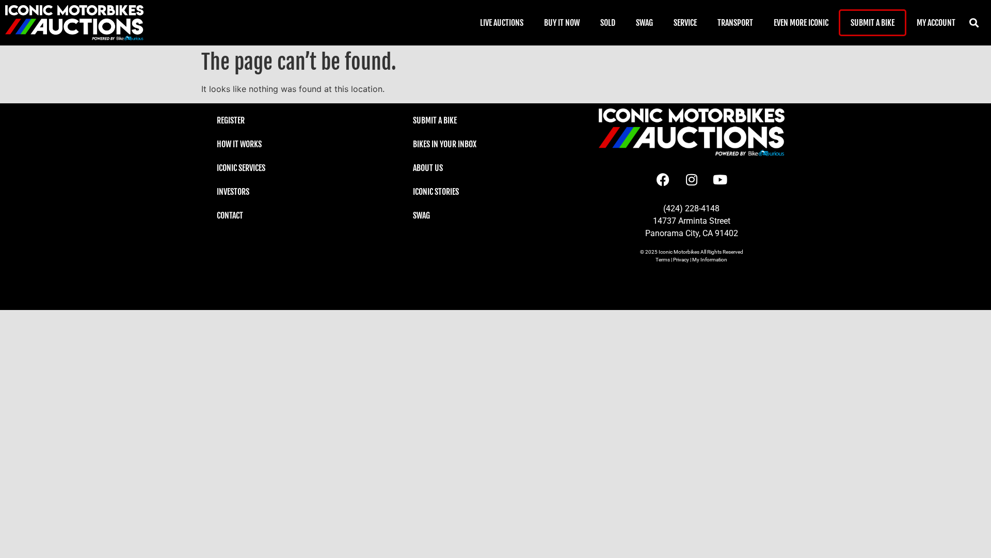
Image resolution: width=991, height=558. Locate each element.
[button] (974, 23)
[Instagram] (692, 179)
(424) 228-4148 (691, 208)
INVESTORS (233, 192)
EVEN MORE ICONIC (801, 23)
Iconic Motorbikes (679, 252)
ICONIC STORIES (436, 192)
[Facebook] (663, 179)
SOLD (607, 23)
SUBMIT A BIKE (872, 23)
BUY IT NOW (562, 23)
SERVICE (685, 23)
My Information (709, 259)
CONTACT (230, 215)
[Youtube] (720, 179)
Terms (663, 259)
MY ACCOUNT (936, 23)
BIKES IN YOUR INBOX (444, 144)
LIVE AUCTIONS (501, 23)
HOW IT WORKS (239, 144)
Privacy (681, 259)
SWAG (644, 23)
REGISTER (231, 120)
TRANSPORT (735, 23)
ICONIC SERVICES (241, 168)
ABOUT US (428, 168)
